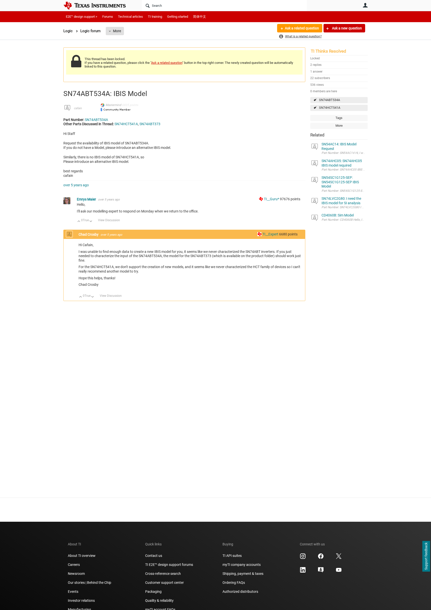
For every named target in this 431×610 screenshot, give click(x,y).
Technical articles (130, 16)
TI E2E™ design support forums (169, 565)
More (117, 31)
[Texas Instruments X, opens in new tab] (339, 558)
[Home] (98, 5)
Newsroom (76, 574)
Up (79, 221)
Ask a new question (346, 28)
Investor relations (81, 601)
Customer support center (164, 583)
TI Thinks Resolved (328, 51)
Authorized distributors (240, 592)
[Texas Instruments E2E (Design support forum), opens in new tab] (321, 572)
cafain (78, 108)
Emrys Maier (87, 199)
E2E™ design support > (81, 16)
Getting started (177, 16)
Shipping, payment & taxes (242, 574)
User (365, 5)
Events (73, 592)
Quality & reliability (159, 601)
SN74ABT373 (149, 124)
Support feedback (426, 556)
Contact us (153, 556)
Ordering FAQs (233, 583)
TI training (155, 16)
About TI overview (82, 556)
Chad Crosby (89, 234)
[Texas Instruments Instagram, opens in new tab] (303, 558)
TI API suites (232, 556)
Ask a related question (302, 28)
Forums (107, 16)
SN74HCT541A (329, 107)
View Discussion (109, 220)
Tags (338, 118)
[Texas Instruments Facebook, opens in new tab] (321, 558)
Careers (74, 565)
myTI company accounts (241, 565)
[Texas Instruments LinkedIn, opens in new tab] (303, 572)
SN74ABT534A (329, 100)
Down (91, 221)
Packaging (153, 592)
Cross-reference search (163, 574)
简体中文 (199, 16)
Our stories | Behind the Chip (89, 583)
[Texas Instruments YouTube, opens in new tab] (339, 572)
